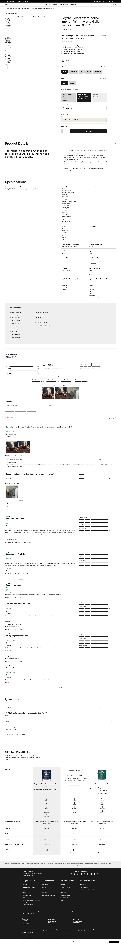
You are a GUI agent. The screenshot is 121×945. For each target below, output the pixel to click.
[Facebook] (71, 874)
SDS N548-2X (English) (15, 326)
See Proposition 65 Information (42, 325)
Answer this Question (108, 721)
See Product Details (66, 41)
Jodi (7, 520)
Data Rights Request (27, 902)
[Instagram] (74, 874)
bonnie (6, 715)
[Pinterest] (84, 874)
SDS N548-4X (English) (15, 337)
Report (21, 455)
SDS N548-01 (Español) (15, 317)
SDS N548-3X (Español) (15, 334)
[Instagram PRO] (77, 874)
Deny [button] (107, 941)
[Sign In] (109, 1)
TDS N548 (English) (39, 314)
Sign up (24, 873)
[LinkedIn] (94, 874)
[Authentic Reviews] (12, 357)
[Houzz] (91, 874)
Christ (7, 587)
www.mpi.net (89, 865)
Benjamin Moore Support (11, 729)
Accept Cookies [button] (114, 941)
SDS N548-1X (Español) (15, 323)
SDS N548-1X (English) (15, 320)
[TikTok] (98, 874)
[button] (23, 1)
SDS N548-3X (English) (15, 331)
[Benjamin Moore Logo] (9, 4)
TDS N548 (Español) (40, 317)
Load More (60, 687)
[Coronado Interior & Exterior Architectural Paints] (80, 922)
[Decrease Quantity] (62, 131)
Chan (7, 605)
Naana (7, 637)
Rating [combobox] (8, 410)
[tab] (8, 21)
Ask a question (12, 702)
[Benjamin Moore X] (87, 874)
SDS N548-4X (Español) (15, 340)
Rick (6, 556)
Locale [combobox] (30, 410)
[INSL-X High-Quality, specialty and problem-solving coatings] (54, 922)
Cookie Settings (16, 942)
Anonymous (8, 429)
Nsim (7, 669)
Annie (7, 476)
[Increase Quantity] (68, 131)
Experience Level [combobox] (19, 410)
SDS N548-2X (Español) (15, 328)
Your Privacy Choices (27, 904)
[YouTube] (81, 874)
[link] (112, 1)
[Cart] (115, 1)
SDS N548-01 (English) (15, 314)
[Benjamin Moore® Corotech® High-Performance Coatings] (29, 921)
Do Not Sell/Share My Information (31, 900)
